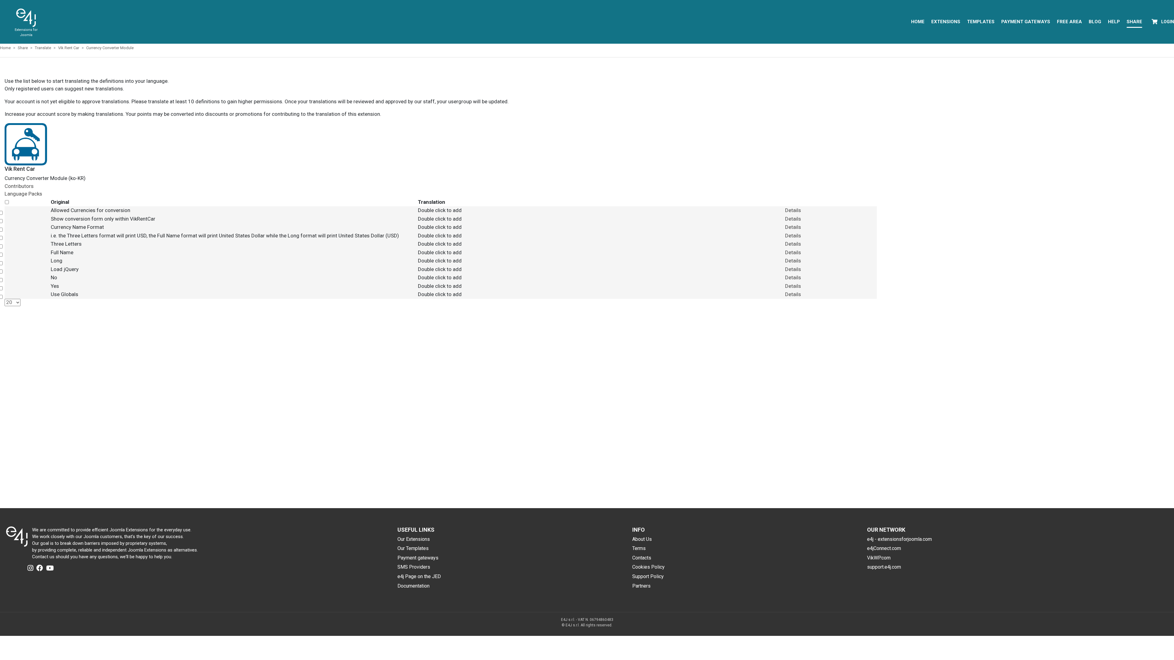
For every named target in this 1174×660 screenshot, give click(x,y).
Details (793, 210)
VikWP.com (879, 558)
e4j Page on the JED (419, 576)
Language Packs (23, 194)
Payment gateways (417, 558)
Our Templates (413, 548)
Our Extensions (413, 539)
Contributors (19, 186)
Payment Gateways (1025, 21)
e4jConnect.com (884, 548)
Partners (641, 586)
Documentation (413, 586)
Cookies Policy (648, 567)
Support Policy (648, 576)
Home (918, 21)
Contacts (641, 558)
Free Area (1069, 21)
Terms (639, 548)
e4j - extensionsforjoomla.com (899, 539)
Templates (981, 21)
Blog (1095, 21)
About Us (642, 539)
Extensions (945, 21)
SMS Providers (413, 567)
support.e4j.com (884, 567)
